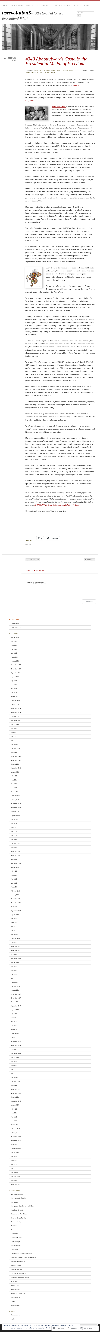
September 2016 (16, 1053)
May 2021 (14, 831)
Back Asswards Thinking (18, 1198)
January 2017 (15, 1037)
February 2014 (15, 1176)
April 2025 (14, 653)
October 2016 (15, 1049)
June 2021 (14, 827)
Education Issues (16, 1238)
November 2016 (16, 1045)
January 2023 (15, 752)
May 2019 (14, 926)
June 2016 (14, 1065)
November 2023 (16, 712)
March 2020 (14, 887)
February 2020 (15, 891)
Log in (12, 1319)
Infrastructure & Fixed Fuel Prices (21, 1253)
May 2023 (14, 736)
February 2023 (15, 748)
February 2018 (15, 986)
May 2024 (14, 689)
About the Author (81, 6)
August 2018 (15, 962)
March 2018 (14, 982)
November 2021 (16, 808)
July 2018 (14, 966)
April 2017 (14, 1026)
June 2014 (14, 1160)
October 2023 (15, 716)
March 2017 (14, 1029)
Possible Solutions (16, 1269)
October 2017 (15, 1002)
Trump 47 (14, 1301)
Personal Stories (16, 1265)
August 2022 (15, 772)
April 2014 (14, 1168)
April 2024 (14, 692)
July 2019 (14, 918)
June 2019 (14, 922)
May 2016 (14, 1069)
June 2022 (14, 780)
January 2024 (15, 704)
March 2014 (14, 1172)
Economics (48, 70)
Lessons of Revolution (18, 1261)
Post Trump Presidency (18, 1273)
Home (5, 6)
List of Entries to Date (61, 6)
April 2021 (14, 835)
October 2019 (15, 907)
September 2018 (16, 958)
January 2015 (15, 1133)
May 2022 (14, 784)
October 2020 (15, 859)
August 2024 (15, 677)
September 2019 (16, 911)
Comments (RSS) (16, 627)
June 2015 (14, 1113)
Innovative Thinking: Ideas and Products (23, 1257)
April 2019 (14, 930)
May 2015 (14, 1117)
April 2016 (14, 1073)
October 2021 (15, 811)
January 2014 (15, 1180)
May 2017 (14, 1021)
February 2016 (15, 1081)
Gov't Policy (56, 70)
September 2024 (16, 673)
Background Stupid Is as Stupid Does (22, 1206)
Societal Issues (67, 70)
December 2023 (16, 708)
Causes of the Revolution (19, 1214)
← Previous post (33, 560)
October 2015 (15, 1097)
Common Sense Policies (18, 1218)
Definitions (14, 1226)
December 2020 (16, 851)
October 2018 (15, 954)
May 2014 (14, 1164)
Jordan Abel (37, 70)
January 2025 (15, 661)
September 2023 (16, 720)
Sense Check (15, 1285)
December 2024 (16, 665)
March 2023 (14, 744)
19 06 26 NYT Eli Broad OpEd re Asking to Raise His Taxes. (57, 505)
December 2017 (16, 994)
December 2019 (16, 899)
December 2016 (16, 1041)
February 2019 (15, 938)
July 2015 (14, 1109)
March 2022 (14, 792)
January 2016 (15, 1085)
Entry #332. (30, 101)
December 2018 (16, 946)
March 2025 (14, 657)
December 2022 (16, 756)
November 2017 (16, 998)
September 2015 (16, 1101)
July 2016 (14, 1061)
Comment (89, 602)
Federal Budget (15, 1241)
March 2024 (14, 696)
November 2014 (16, 1140)
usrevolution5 (16, 13)
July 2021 (14, 823)
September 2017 (16, 1006)
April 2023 (14, 740)
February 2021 (15, 843)
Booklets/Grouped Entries (22, 6)
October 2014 (15, 1145)
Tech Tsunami (42, 6)
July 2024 (14, 681)
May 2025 (14, 649)
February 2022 (15, 796)
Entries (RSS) (15, 623)
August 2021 (15, 819)
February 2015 (15, 1129)
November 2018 (16, 950)
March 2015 (14, 1125)
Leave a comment (89, 70)
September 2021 (16, 815)
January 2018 (15, 990)
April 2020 (14, 883)
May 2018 (14, 974)
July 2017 (14, 1014)
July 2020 (14, 871)
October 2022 (15, 764)
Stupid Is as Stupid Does (34, 72)
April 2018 (14, 978)
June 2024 (14, 685)
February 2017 (15, 1033)
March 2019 (14, 934)
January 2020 (15, 895)
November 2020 (16, 855)
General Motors (16, 1246)
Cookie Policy (51, 1328)
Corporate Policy (16, 1222)
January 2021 (15, 847)
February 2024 (15, 700)
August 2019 (15, 914)
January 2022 (15, 800)
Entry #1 (76, 85)
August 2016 (15, 1057)
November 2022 (16, 760)
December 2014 (16, 1137)
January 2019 (15, 942)
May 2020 (14, 879)
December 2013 (16, 1184)
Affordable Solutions (17, 1194)
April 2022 (14, 788)
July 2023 (14, 728)
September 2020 (16, 863)
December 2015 (16, 1089)
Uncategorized (49, 72)
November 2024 (16, 669)
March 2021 (14, 839)
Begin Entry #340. (59, 107)
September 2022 (16, 768)
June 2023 (14, 732)
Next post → (89, 560)
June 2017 (14, 1018)
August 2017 (15, 1010)
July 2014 (14, 1156)
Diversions (14, 1230)
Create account (15, 1315)
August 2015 (15, 1105)
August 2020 (15, 867)
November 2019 (16, 903)
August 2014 (15, 1152)
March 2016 (14, 1077)
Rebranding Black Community (20, 1277)
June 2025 (14, 645)
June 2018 (14, 970)
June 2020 (14, 875)
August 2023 (15, 724)
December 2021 (16, 803)
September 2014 (16, 1148)
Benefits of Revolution (17, 1210)
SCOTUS (14, 1281)
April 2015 (14, 1121)
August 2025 (15, 637)
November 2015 (16, 1093)
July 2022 (14, 776)
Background (14, 1202)
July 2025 (14, 641)
